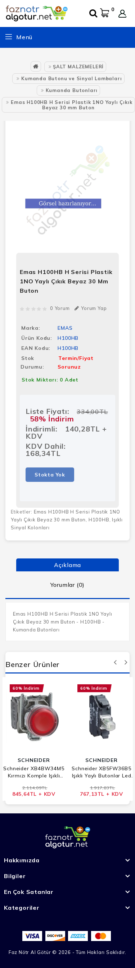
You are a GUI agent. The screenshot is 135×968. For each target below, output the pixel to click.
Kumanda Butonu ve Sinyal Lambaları (71, 78)
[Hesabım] (122, 13)
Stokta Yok (50, 474)
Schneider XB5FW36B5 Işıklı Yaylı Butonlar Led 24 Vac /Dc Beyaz (101, 772)
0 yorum (60, 308)
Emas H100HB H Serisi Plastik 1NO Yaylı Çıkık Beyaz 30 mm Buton (71, 104)
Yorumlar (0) (67, 584)
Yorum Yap (94, 308)
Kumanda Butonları (72, 90)
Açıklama (67, 565)
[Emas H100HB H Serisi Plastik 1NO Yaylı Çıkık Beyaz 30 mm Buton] (67, 187)
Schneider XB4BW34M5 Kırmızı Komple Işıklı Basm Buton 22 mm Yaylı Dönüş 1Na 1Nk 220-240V (33, 772)
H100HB (99, 519)
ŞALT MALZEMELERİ (78, 66)
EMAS (65, 328)
